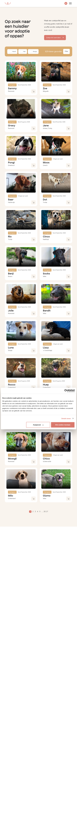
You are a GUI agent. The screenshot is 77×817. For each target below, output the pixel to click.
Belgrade (45, 91)
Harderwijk (11, 202)
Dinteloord (11, 165)
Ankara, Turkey (47, 128)
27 (47, 511)
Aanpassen (37, 425)
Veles (44, 276)
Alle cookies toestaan (62, 425)
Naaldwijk (46, 239)
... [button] (42, 511)
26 (45, 511)
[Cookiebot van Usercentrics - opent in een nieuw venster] (66, 390)
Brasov (10, 276)
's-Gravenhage (47, 350)
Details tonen (66, 418)
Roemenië (11, 91)
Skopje (10, 350)
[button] (65, 3)
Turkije (45, 202)
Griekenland (12, 387)
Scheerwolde (47, 461)
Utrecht (45, 165)
